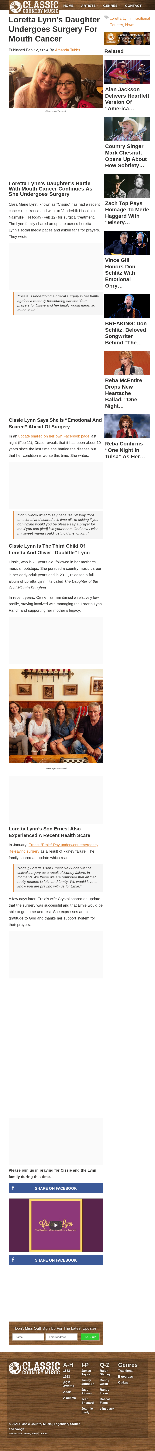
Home (68, 6)
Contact (133, 6)
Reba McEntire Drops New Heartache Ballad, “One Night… (123, 393)
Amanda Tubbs (67, 50)
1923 (66, 1376)
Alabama (69, 1397)
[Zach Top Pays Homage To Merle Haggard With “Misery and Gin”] (127, 186)
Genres (110, 6)
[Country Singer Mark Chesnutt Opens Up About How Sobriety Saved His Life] (127, 129)
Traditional (125, 1370)
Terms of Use (15, 1433)
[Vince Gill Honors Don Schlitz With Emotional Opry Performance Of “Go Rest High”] (127, 243)
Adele (67, 1392)
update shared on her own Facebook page (53, 436)
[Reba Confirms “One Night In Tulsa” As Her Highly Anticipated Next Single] (127, 426)
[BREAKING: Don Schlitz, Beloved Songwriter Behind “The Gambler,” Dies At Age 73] (127, 306)
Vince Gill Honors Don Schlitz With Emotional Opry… (120, 272)
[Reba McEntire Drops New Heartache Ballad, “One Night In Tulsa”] (127, 363)
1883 (66, 1370)
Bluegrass (125, 1376)
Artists (88, 6)
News (129, 24)
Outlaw (123, 1382)
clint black (107, 1408)
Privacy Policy (31, 1433)
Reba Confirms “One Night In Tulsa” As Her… (125, 450)
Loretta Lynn (120, 18)
